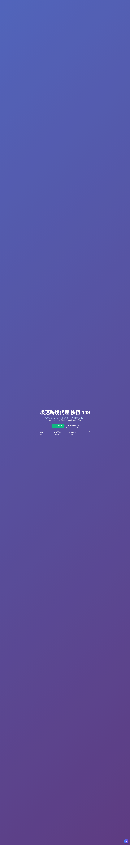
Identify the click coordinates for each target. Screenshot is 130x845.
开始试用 (59, 426)
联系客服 (73, 426)
